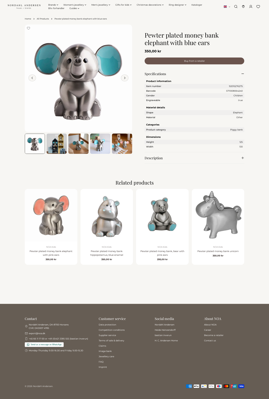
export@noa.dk (37, 333)
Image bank (105, 351)
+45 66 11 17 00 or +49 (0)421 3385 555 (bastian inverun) (58, 338)
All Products (43, 19)
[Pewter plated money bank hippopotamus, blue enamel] (106, 215)
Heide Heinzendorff (165, 330)
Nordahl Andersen (164, 324)
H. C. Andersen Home (166, 340)
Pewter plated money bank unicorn (218, 251)
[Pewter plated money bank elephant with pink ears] (51, 215)
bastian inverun (163, 335)
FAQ (101, 361)
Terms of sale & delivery (111, 340)
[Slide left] (32, 78)
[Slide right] (124, 78)
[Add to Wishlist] (28, 28)
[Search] (236, 6)
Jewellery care (106, 356)
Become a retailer (214, 335)
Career (207, 330)
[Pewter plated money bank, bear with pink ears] (162, 215)
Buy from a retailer (194, 61)
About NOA (210, 324)
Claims (102, 345)
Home (28, 19)
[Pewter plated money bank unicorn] (218, 215)
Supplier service (107, 335)
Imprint (103, 367)
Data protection (107, 324)
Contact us (210, 340)
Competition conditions (112, 330)
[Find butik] (243, 6)
